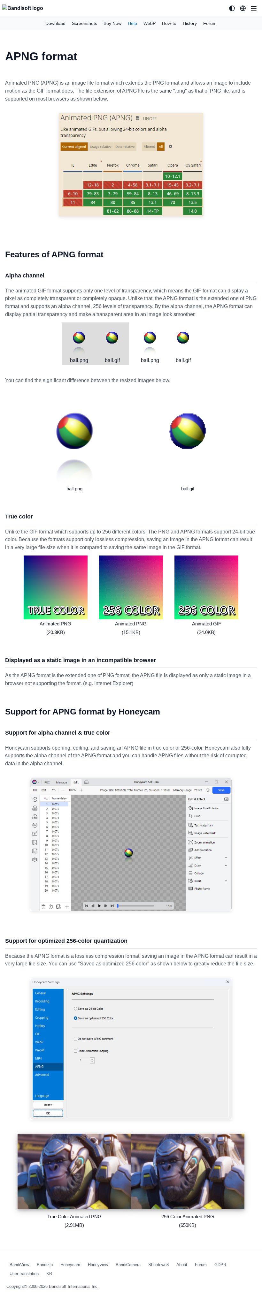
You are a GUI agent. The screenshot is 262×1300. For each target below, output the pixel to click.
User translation (24, 1273)
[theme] (232, 8)
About (181, 1264)
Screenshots (84, 23)
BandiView (19, 1264)
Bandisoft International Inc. (74, 1286)
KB (49, 1273)
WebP (149, 23)
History (190, 23)
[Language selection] (243, 8)
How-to (169, 23)
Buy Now (112, 23)
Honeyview (98, 1264)
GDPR (220, 1264)
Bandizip (45, 1264)
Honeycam (70, 1264)
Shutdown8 (158, 1264)
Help (132, 23)
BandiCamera (128, 1264)
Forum (210, 23)
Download (55, 23)
